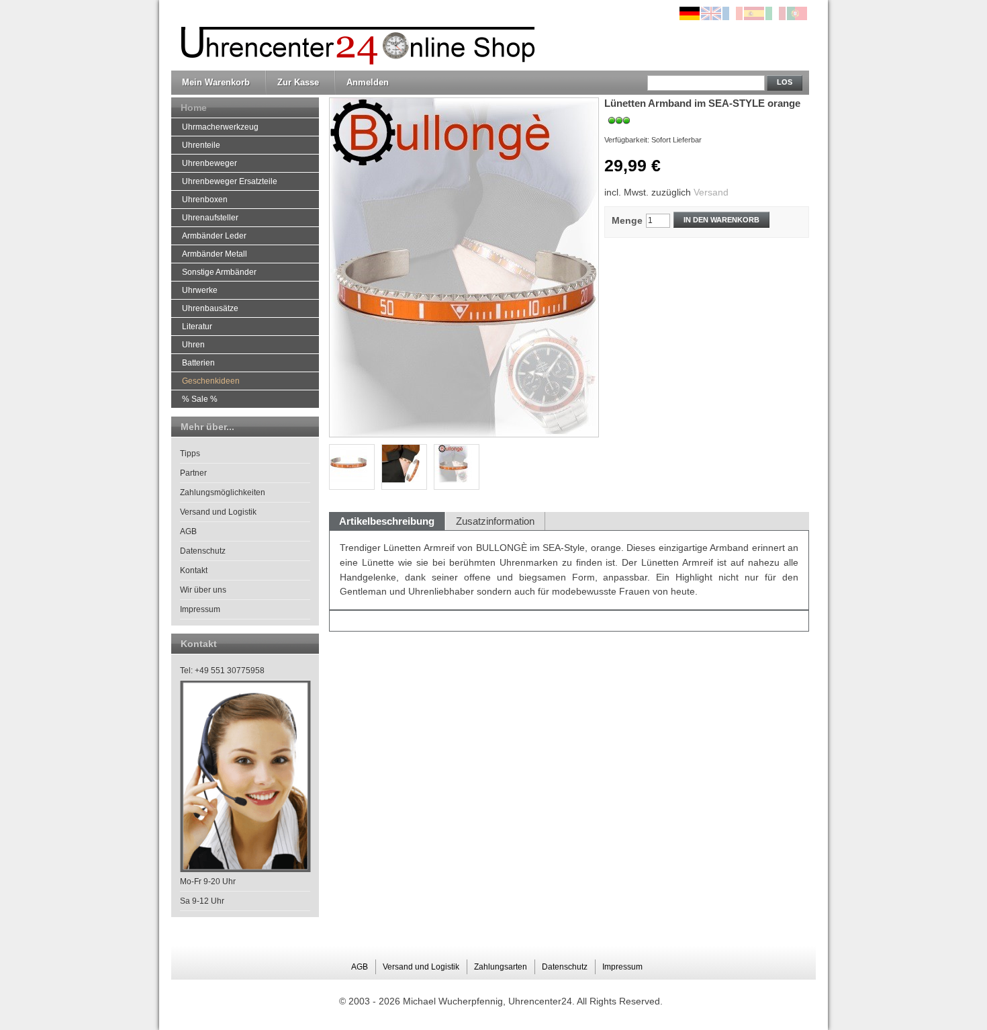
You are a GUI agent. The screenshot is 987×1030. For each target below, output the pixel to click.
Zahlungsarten (500, 967)
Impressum (200, 609)
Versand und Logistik (218, 512)
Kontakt (193, 570)
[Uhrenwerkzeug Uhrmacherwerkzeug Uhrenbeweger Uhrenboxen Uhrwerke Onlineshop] (354, 35)
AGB (188, 531)
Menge (627, 220)
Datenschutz (203, 551)
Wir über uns (203, 590)
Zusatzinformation (495, 521)
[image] (456, 467)
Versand (711, 192)
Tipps (190, 453)
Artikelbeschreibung (386, 521)
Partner (193, 473)
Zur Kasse (298, 82)
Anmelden (367, 82)
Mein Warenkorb (216, 82)
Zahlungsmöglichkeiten (222, 492)
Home (194, 107)
